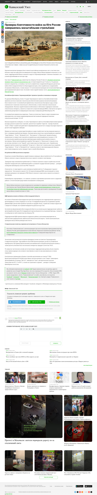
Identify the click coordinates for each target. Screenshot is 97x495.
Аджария (12, 10)
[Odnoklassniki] (2, 34)
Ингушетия (64, 10)
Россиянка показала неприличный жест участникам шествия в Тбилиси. (45, 473)
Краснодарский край (19, 12)
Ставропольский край (74, 12)
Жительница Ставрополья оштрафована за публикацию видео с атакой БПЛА (77, 116)
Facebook (9, 277)
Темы (13, 1)
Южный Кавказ (8, 14)
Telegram (24, 273)
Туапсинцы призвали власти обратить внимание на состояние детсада (76, 62)
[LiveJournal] (2, 37)
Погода (73, 1)
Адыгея (16, 10)
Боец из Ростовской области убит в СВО (17, 361)
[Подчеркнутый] (26, 329)
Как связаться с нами (59, 486)
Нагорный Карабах (28, 12)
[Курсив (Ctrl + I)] (24, 329)
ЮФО (14, 14)
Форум (45, 1)
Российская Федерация (38, 12)
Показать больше (48, 477)
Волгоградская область (46, 10)
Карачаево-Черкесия (9, 12)
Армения (28, 10)
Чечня (81, 12)
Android (26, 269)
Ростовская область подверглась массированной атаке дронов (74, 39)
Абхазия (7, 10)
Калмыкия (80, 10)
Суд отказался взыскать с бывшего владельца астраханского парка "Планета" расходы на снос (78, 141)
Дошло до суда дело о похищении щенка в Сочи (77, 103)
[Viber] (2, 29)
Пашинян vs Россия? (49, 16)
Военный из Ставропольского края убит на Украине (64, 357)
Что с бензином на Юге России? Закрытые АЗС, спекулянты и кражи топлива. (77, 473)
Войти (89, 6)
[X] (2, 32)
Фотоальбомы (65, 1)
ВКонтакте (24, 277)
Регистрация (25, 343)
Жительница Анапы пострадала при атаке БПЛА (63, 352)
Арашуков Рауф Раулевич (73, 193)
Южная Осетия (87, 12)
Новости (7, 1)
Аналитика (27, 1)
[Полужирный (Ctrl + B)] (21, 329)
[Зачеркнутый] (29, 329)
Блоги (50, 1)
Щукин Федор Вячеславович (73, 213)
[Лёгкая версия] (86, 1)
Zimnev (16, 318)
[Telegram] (2, 25)
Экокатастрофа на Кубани (86, 16)
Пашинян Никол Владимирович (74, 174)
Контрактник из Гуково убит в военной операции (76, 78)
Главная (6, 19)
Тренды (19, 1)
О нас (51, 486)
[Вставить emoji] (33, 329)
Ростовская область (48, 12)
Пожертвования (69, 486)
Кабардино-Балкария (72, 10)
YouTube (17, 279)
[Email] (2, 39)
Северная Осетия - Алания (59, 12)
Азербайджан (22, 10)
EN (91, 1)
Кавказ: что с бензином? (12, 16)
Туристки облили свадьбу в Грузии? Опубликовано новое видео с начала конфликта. (77, 418)
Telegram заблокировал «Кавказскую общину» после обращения (76, 444)
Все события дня (88, 365)
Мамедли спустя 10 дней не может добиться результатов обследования (81, 387)
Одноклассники (33, 277)
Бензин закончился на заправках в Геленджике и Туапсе (36, 387)
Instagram (16, 277)
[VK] (2, 22)
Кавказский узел (17, 80)
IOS (31, 269)
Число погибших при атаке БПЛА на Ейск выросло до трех (22, 357)
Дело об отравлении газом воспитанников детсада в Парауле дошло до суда (69, 362)
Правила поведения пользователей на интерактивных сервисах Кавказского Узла (34, 491)
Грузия (54, 10)
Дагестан (59, 10)
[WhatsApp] (2, 27)
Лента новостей (13, 19)
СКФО (67, 12)
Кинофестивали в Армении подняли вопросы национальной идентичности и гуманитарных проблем (59, 388)
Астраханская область (36, 10)
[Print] (2, 42)
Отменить (55, 343)
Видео (56, 1)
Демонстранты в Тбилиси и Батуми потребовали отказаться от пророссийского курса (14, 387)
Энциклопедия (36, 1)
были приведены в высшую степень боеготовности (22, 232)
